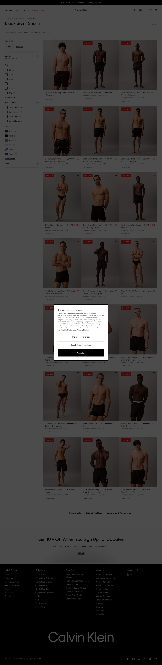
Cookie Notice (67, 330)
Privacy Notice (83, 330)
